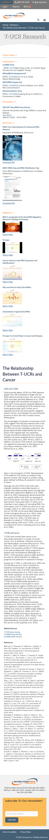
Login (5, 7)
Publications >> (10, 62)
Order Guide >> (10, 55)
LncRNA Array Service (13, 634)
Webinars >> (8, 213)
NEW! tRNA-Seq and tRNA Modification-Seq (21, 168)
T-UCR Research (24, 37)
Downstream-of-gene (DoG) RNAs (16, 312)
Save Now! (7, 115)
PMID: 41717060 (10, 94)
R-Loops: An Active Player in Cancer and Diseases (22, 336)
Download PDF (9, 162)
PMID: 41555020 (10, 77)
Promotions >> (9, 102)
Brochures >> (9, 123)
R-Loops (6, 240)
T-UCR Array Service (12, 632)
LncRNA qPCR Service (13, 637)
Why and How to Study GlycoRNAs (17, 287)
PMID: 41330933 (10, 86)
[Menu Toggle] (44, 20)
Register (16, 7)
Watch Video (8, 235)
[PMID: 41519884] (11, 68)
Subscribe (12, 820)
